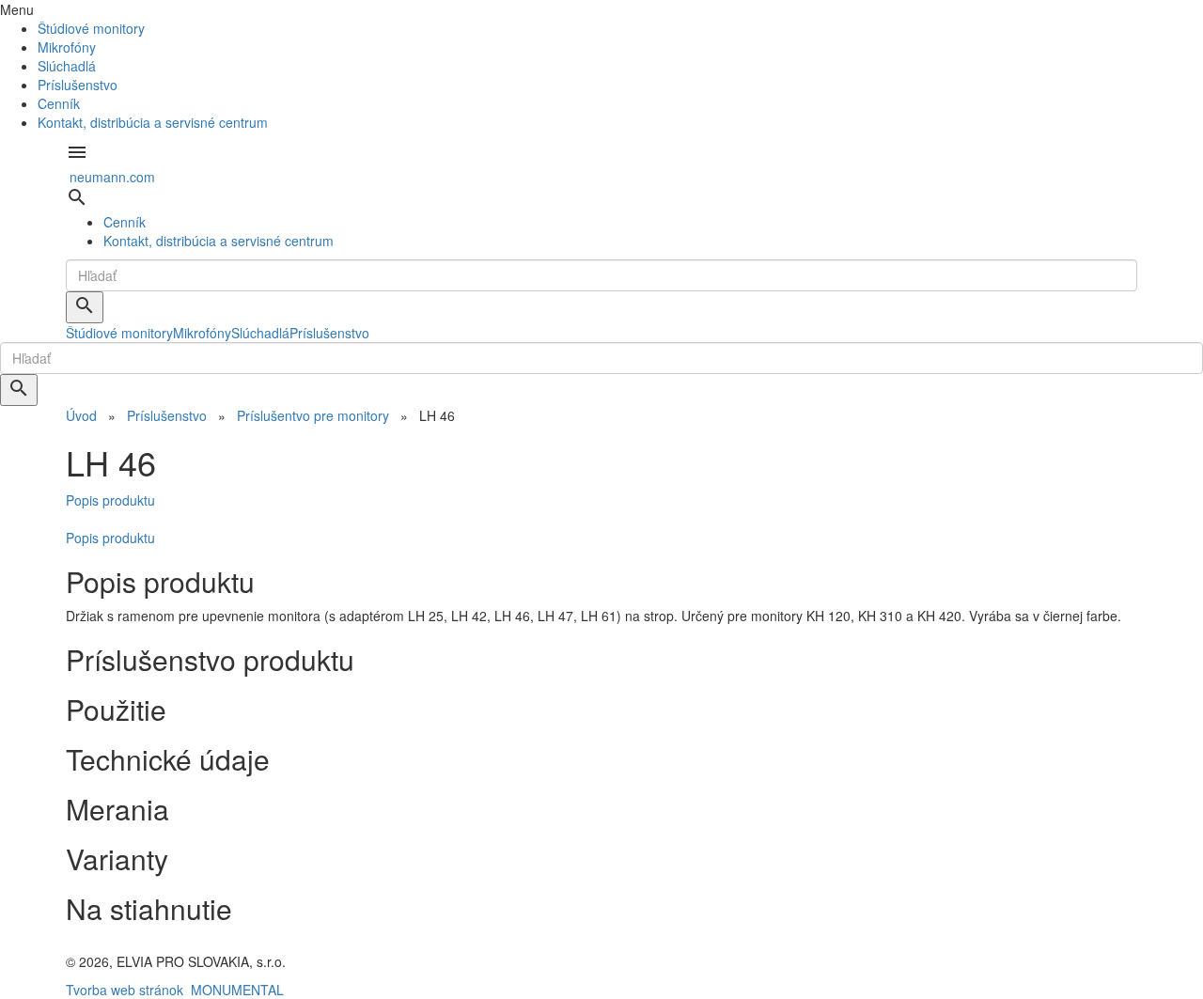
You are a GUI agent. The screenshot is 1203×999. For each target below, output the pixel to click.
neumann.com (112, 176)
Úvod (81, 415)
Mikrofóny (67, 47)
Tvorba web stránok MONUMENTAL (175, 989)
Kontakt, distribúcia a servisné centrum (153, 122)
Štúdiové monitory (91, 28)
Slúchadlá (67, 65)
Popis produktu (110, 500)
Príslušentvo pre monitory (313, 415)
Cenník (59, 103)
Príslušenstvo (77, 84)
